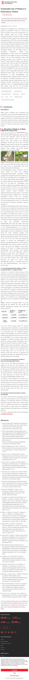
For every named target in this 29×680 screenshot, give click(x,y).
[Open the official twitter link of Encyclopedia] (5, 632)
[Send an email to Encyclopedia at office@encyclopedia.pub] (2, 632)
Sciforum (3, 655)
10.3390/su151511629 (7, 414)
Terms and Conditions (13, 607)
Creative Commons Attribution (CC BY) (13, 603)
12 (27, 181)
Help (2, 645)
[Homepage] (3, 2)
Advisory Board (4, 641)
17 (24, 292)
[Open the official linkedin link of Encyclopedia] (9, 632)
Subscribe (5, 627)
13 (11, 186)
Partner (2, 649)
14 (5, 255)
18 (18, 372)
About (2, 639)
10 (24, 132)
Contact (2, 647)
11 (25, 181)
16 (8, 288)
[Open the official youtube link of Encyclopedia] (12, 632)
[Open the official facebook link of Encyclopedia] (15, 632)
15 (19, 255)
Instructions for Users (6, 643)
